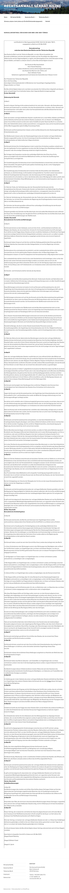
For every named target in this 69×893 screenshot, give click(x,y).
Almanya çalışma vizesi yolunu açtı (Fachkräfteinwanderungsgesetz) (23, 21)
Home (5, 17)
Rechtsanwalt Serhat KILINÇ (32, 6)
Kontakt (48, 21)
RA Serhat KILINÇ (16, 17)
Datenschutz (7, 877)
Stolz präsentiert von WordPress (20, 889)
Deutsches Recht (29, 17)
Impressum (7, 874)
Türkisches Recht (44, 17)
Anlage (49, 681)
